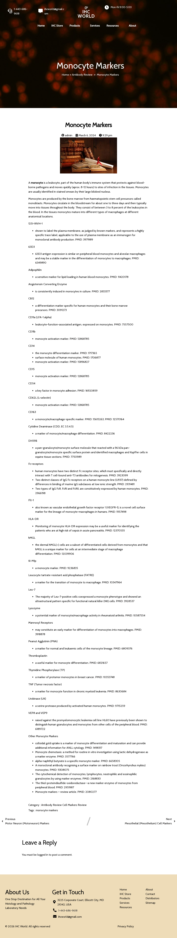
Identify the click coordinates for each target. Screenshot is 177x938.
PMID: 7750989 (72, 456)
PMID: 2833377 (101, 291)
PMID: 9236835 (68, 568)
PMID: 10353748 (105, 677)
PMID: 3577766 (66, 756)
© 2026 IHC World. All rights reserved (27, 926)
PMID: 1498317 (93, 747)
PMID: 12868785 (79, 338)
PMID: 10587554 (135, 615)
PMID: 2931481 (125, 484)
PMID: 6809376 (123, 648)
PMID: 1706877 (92, 357)
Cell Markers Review (74, 805)
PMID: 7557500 (123, 324)
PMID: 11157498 (117, 511)
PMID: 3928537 (125, 601)
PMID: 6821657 (99, 662)
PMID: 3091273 (58, 310)
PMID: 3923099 (118, 475)
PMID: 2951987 (65, 787)
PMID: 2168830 (91, 778)
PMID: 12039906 (64, 553)
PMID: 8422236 (105, 433)
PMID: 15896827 (79, 361)
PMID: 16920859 (87, 390)
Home (65, 74)
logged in (42, 854)
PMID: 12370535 (115, 530)
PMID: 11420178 (119, 277)
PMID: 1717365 (88, 353)
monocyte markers (47, 810)
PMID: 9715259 (116, 706)
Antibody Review (82, 74)
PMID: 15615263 (94, 419)
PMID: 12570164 (114, 419)
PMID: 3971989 (84, 239)
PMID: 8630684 (116, 691)
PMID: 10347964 (112, 582)
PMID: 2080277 (87, 791)
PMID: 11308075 (59, 769)
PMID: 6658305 (110, 761)
